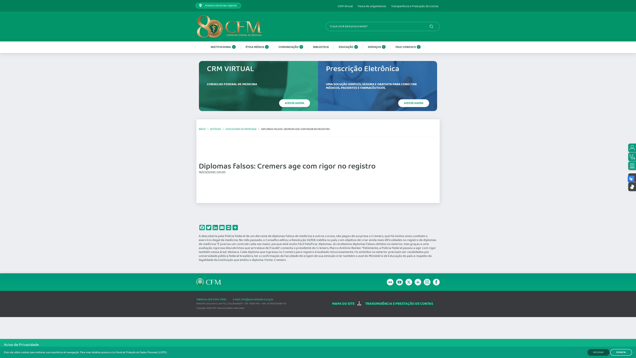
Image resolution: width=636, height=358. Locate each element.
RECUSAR (598, 352)
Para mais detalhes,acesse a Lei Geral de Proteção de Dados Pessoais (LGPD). (123, 352)
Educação (346, 47)
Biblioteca (321, 47)
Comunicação (289, 47)
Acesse (294, 103)
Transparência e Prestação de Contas (414, 6)
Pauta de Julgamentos (372, 6)
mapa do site (343, 304)
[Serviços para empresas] (632, 165)
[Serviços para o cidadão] (632, 148)
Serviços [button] (374, 47)
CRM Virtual (345, 6)
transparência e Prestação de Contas (399, 304)
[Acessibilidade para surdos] (632, 186)
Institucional (221, 47)
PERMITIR (621, 352)
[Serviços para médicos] (632, 156)
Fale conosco (406, 47)
